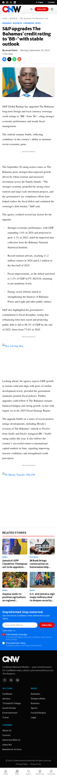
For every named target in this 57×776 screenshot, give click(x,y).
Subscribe (41, 9)
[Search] (31, 9)
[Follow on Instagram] (19, 59)
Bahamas (14, 18)
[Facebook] (3, 2)
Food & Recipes (38, 712)
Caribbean (28, 23)
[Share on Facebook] (4, 59)
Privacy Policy (22, 764)
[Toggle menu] (52, 9)
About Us (6, 730)
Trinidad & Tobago (11, 703)
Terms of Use (35, 764)
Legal (33, 717)
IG (18, 680)
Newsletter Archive (11, 749)
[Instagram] (7, 2)
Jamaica (6, 698)
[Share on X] (9, 59)
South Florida (9, 708)
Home (4, 18)
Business (17, 23)
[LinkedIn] (15, 2)
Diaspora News (38, 698)
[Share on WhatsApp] (14, 59)
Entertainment (10, 712)
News (38, 23)
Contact (51, 2)
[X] (11, 2)
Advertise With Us (11, 740)
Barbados (35, 694)
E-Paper (40, 2)
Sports (34, 708)
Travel (5, 717)
